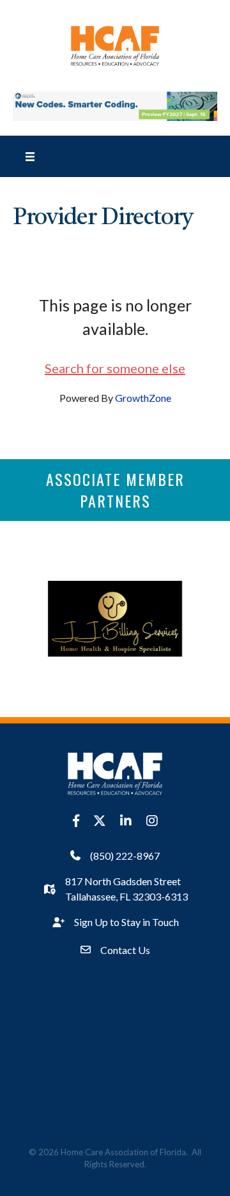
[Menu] (30, 156)
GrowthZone (143, 398)
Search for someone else (115, 368)
